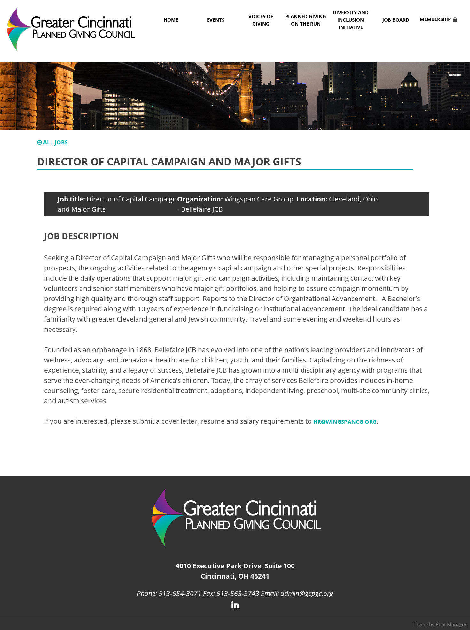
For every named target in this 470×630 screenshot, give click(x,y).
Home (171, 20)
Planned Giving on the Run (305, 20)
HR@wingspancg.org (345, 421)
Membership (435, 19)
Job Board (395, 20)
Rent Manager (451, 624)
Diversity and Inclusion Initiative (351, 20)
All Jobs (54, 142)
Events (215, 20)
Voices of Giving (260, 20)
